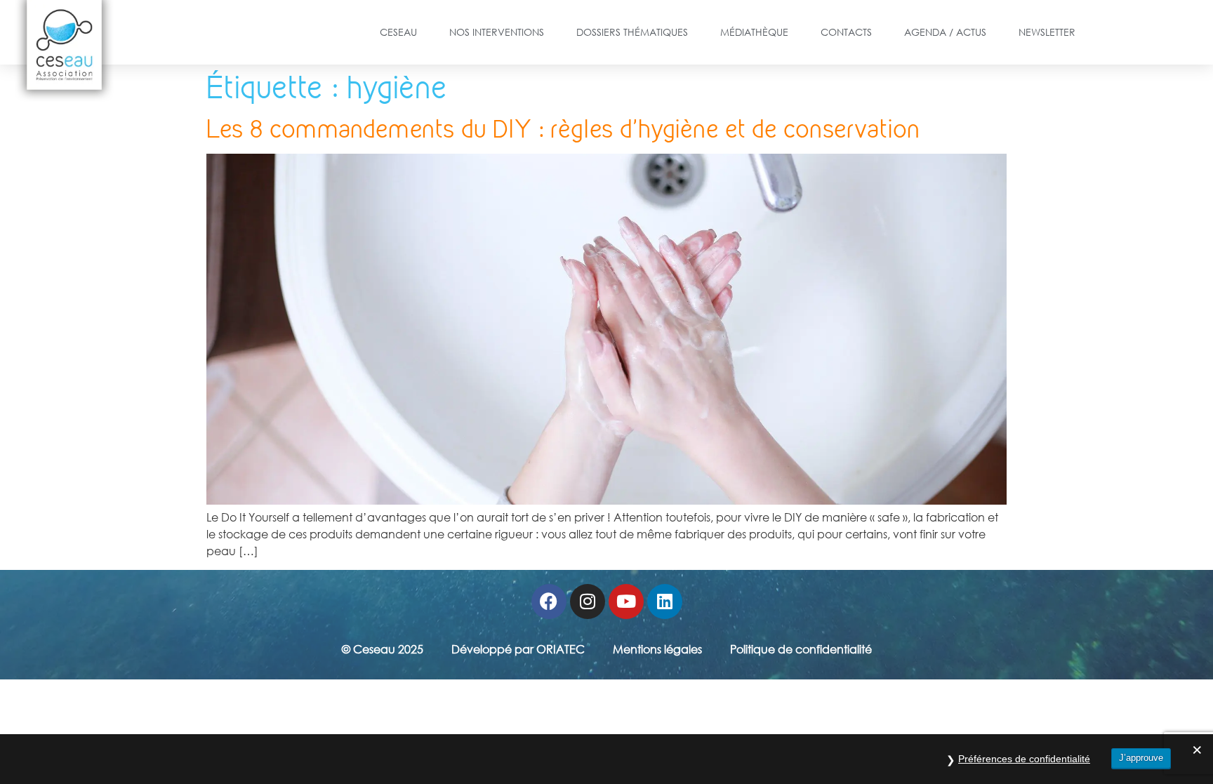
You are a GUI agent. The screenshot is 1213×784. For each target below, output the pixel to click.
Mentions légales (657, 649)
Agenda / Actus (945, 32)
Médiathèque (754, 32)
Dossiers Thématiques (632, 32)
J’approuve (1141, 757)
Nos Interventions (496, 32)
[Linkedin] (664, 601)
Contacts (846, 32)
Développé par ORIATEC (518, 649)
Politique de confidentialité (801, 649)
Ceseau (398, 32)
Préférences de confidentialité (1024, 758)
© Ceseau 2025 (382, 649)
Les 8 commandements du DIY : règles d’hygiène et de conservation (563, 129)
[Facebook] (548, 601)
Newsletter (1047, 32)
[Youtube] (626, 601)
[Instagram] (587, 601)
